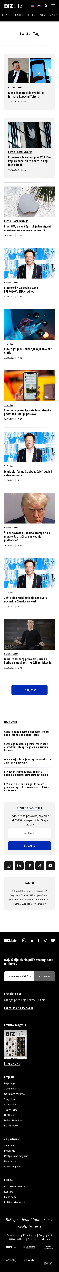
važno (16, 903)
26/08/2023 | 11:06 (13, 545)
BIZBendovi (10, 1115)
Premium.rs (29, 1235)
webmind (39, 903)
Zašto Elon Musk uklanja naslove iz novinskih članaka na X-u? (25, 599)
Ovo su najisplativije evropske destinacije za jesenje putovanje (27, 761)
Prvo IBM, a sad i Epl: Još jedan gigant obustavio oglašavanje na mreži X (27, 228)
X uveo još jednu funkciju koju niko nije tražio (28, 351)
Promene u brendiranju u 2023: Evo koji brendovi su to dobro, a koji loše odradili (29, 161)
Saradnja (9, 1145)
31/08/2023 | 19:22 (13, 480)
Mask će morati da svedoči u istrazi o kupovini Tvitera (26, 94)
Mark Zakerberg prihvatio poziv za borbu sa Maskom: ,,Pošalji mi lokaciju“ (28, 661)
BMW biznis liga (13, 1120)
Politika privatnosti (14, 1202)
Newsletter (10, 1161)
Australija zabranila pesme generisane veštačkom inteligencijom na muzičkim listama (26, 747)
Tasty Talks (10, 1109)
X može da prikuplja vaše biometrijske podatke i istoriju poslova (27, 412)
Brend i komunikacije (20, 152)
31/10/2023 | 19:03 (13, 296)
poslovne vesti (27, 899)
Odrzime (13, 899)
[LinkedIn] (19, 865)
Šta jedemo (10, 1099)
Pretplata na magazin (16, 1156)
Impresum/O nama (14, 1186)
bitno (28, 890)
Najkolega (9, 1083)
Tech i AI (8, 343)
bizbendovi (39, 890)
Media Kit (9, 1150)
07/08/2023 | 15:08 (13, 667)
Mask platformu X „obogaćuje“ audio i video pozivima (28, 473)
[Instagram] (8, 865)
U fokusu (18, 15)
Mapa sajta (10, 1196)
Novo (5, 15)
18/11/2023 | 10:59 (13, 235)
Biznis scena (15, 87)
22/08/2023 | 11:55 (13, 606)
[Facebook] (29, 865)
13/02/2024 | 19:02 (17, 101)
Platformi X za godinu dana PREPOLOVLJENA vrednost (21, 289)
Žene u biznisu (12, 1088)
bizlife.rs (20, 1239)
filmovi (24, 895)
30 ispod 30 (17, 890)
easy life (14, 895)
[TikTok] (40, 865)
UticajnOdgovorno (14, 1093)
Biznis (31, 15)
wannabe (27, 903)
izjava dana (42, 895)
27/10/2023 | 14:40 (13, 357)
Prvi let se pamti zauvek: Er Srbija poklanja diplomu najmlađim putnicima (26, 773)
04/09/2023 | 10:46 (13, 419)
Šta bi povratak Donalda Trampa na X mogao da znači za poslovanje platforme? (27, 536)
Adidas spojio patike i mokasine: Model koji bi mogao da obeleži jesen (26, 733)
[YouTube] (50, 865)
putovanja (43, 899)
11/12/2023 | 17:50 (17, 169)
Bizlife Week (11, 1125)
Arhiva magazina (13, 1166)
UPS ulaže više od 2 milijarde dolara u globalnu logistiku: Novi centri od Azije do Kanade (26, 787)
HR (31, 895)
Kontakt (8, 1191)
